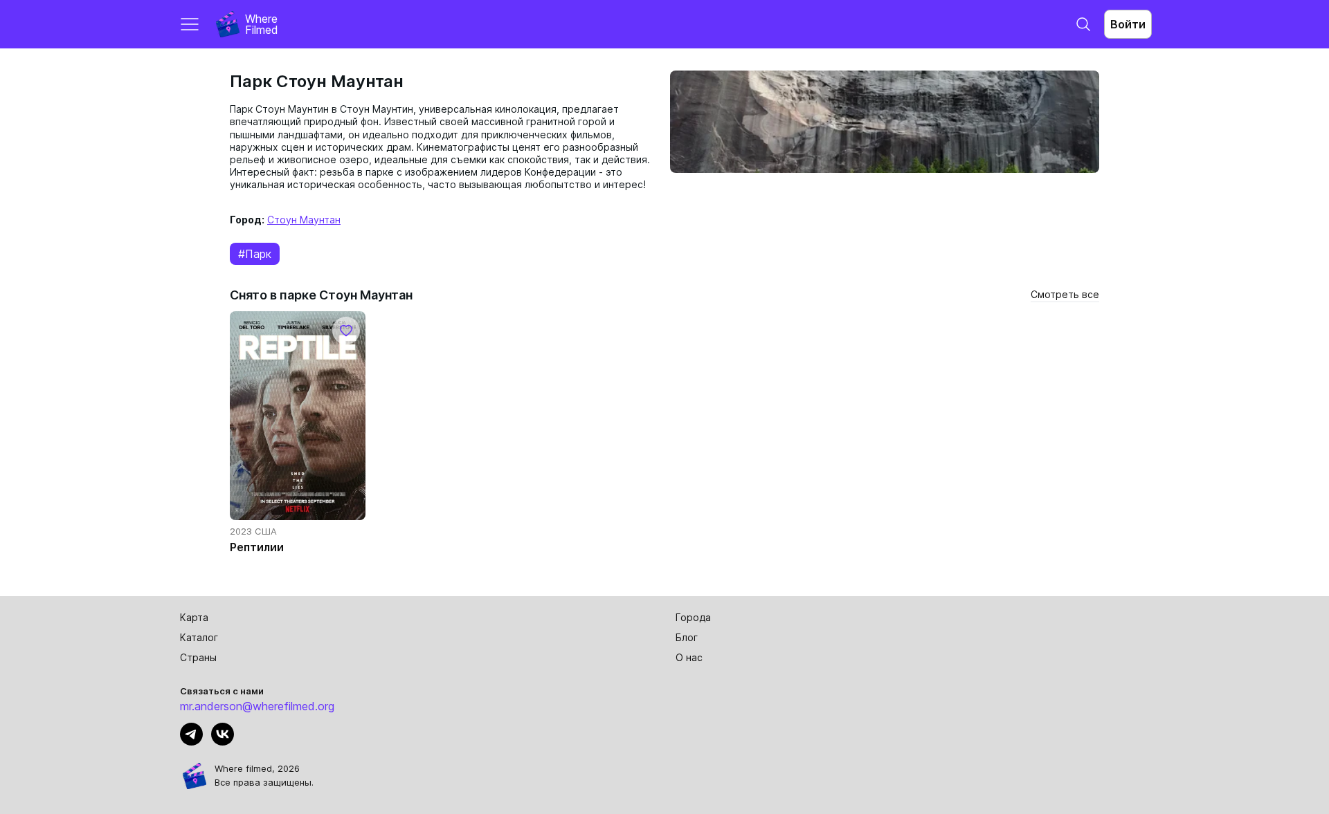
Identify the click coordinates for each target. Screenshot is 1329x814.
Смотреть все (1065, 294)
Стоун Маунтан (304, 219)
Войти (1128, 24)
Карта (194, 617)
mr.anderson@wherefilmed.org (257, 706)
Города (693, 617)
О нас (689, 657)
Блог (687, 637)
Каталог (199, 637)
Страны (198, 657)
